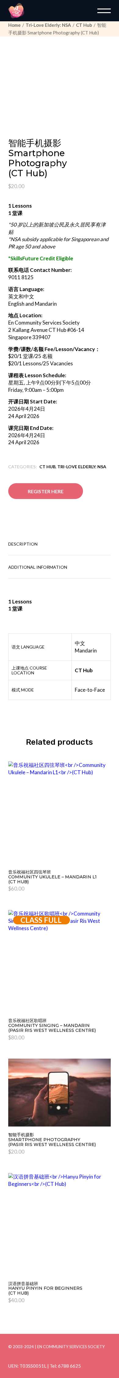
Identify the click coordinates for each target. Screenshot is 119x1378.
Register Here (45, 491)
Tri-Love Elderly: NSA (81, 466)
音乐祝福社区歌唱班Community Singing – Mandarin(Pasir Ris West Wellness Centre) (52, 1025)
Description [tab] (23, 544)
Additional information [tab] (37, 567)
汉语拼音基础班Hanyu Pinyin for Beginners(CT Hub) (45, 1288)
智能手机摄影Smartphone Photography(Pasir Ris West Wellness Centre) (52, 1139)
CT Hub (47, 466)
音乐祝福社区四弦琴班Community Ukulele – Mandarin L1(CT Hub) (52, 876)
